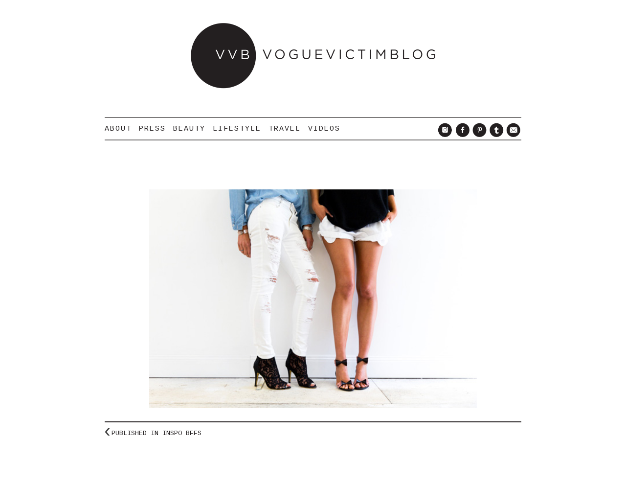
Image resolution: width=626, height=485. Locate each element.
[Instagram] (443, 134)
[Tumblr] (495, 134)
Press (152, 129)
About (118, 129)
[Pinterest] (478, 134)
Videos (324, 129)
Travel (284, 129)
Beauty (189, 129)
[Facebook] (461, 134)
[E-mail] (512, 134)
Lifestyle (237, 129)
